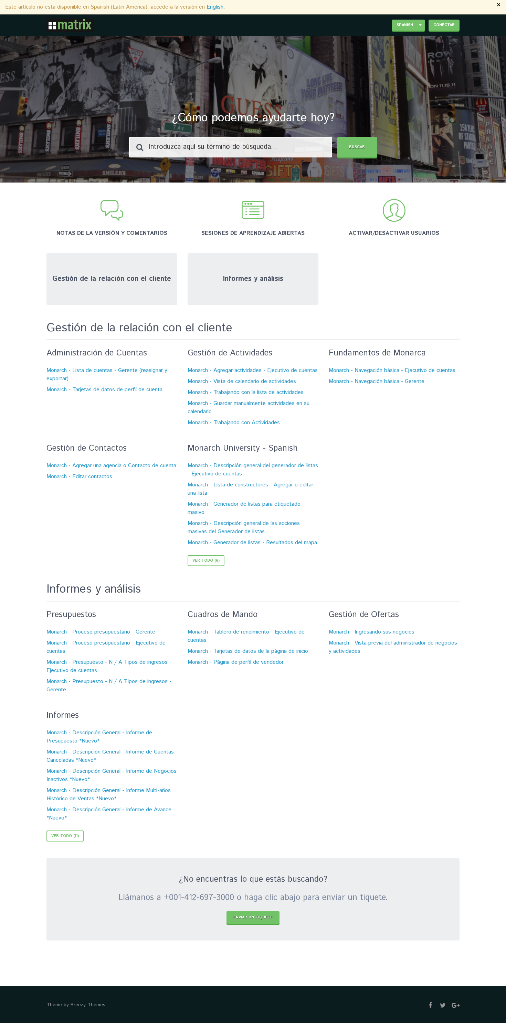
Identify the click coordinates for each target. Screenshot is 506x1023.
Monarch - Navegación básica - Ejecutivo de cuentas (392, 370)
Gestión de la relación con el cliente (139, 328)
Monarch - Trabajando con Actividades (234, 423)
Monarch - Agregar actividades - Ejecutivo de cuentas (253, 370)
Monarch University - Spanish (243, 448)
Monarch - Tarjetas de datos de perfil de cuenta (104, 390)
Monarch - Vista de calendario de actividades (242, 381)
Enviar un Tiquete (253, 917)
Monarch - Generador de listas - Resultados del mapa (252, 543)
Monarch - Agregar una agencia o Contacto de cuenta (111, 466)
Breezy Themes (88, 1004)
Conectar (444, 25)
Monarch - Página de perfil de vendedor (236, 662)
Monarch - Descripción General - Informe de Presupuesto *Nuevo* (99, 737)
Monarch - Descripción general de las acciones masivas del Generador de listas (244, 527)
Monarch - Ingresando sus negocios (371, 632)
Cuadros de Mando (222, 614)
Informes (62, 715)
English (215, 7)
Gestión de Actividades (230, 353)
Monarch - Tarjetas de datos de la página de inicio (248, 651)
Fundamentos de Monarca (377, 353)
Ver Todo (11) (65, 836)
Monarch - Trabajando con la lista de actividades (246, 392)
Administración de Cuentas (96, 353)
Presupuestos (71, 614)
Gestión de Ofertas (364, 614)
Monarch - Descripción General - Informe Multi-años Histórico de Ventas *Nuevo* (108, 794)
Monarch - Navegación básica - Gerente (376, 381)
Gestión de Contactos (86, 448)
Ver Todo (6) (206, 560)
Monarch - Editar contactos (79, 477)
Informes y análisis (93, 589)
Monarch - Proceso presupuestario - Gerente (100, 632)
